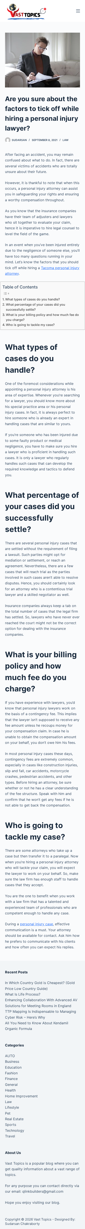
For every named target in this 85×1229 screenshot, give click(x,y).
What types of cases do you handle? (32, 299)
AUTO (10, 1056)
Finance (11, 1078)
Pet (7, 1113)
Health (10, 1090)
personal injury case (36, 924)
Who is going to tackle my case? (30, 325)
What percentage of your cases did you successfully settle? (35, 307)
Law (65, 140)
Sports (10, 1124)
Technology (14, 1130)
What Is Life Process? (22, 994)
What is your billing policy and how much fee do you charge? (42, 317)
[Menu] (78, 11)
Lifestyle (12, 1107)
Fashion (11, 1073)
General (11, 1084)
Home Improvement (21, 1096)
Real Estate (14, 1119)
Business (12, 1061)
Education (13, 1067)
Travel (10, 1136)
